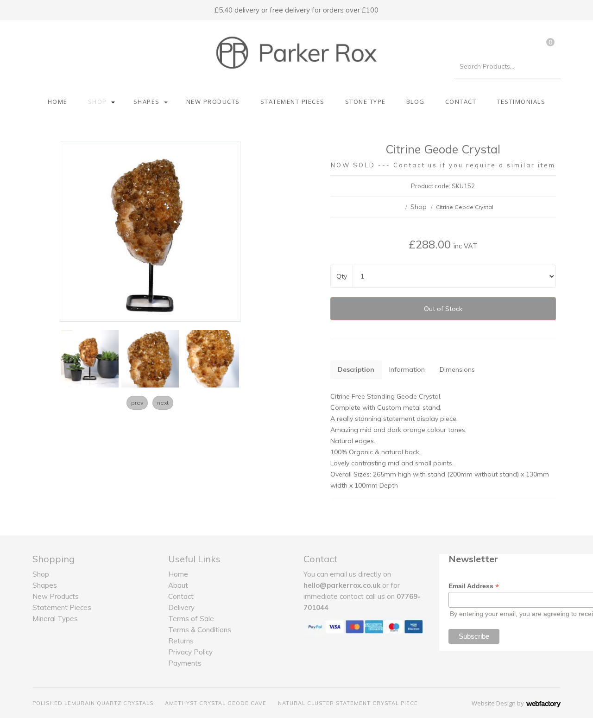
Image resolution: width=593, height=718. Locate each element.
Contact (461, 101)
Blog (415, 101)
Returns (181, 640)
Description (356, 369)
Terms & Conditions (199, 629)
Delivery (181, 607)
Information (407, 369)
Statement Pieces (292, 101)
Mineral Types (55, 618)
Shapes (146, 101)
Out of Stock (443, 309)
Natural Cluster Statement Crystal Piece (348, 703)
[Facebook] (39, 41)
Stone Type (365, 101)
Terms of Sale (191, 618)
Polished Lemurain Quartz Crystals (92, 703)
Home (58, 101)
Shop (97, 101)
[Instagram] (56, 41)
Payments (185, 663)
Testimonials (521, 101)
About (178, 585)
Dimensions (457, 369)
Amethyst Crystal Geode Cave (215, 703)
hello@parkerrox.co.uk (341, 585)
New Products (213, 101)
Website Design (494, 703)
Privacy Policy (190, 652)
